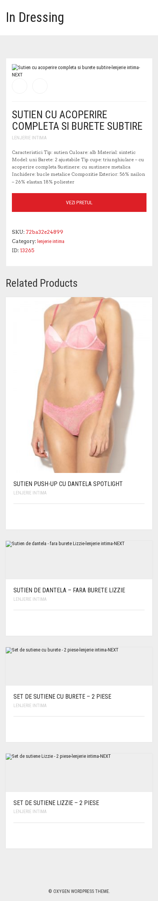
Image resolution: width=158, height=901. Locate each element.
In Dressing (35, 17)
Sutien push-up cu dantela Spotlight (68, 484)
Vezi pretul (79, 202)
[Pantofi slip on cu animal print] (40, 86)
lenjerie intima (29, 138)
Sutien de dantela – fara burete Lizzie (69, 590)
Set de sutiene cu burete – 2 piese (62, 696)
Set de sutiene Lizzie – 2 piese (56, 803)
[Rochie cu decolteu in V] (19, 86)
